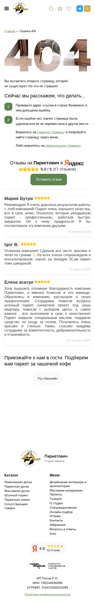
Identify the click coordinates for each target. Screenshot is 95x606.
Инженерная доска (18, 482)
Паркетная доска (16, 486)
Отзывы (55, 516)
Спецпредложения (63, 507)
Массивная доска (17, 491)
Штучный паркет (16, 495)
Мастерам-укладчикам (66, 490)
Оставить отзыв (49, 179)
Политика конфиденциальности (47, 594)
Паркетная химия (17, 499)
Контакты (56, 520)
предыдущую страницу (62, 145)
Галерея (56, 498)
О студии (56, 503)
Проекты (56, 494)
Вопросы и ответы (63, 529)
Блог (53, 533)
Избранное (58, 524)
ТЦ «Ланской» (47, 378)
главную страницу (51, 132)
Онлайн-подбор (61, 512)
